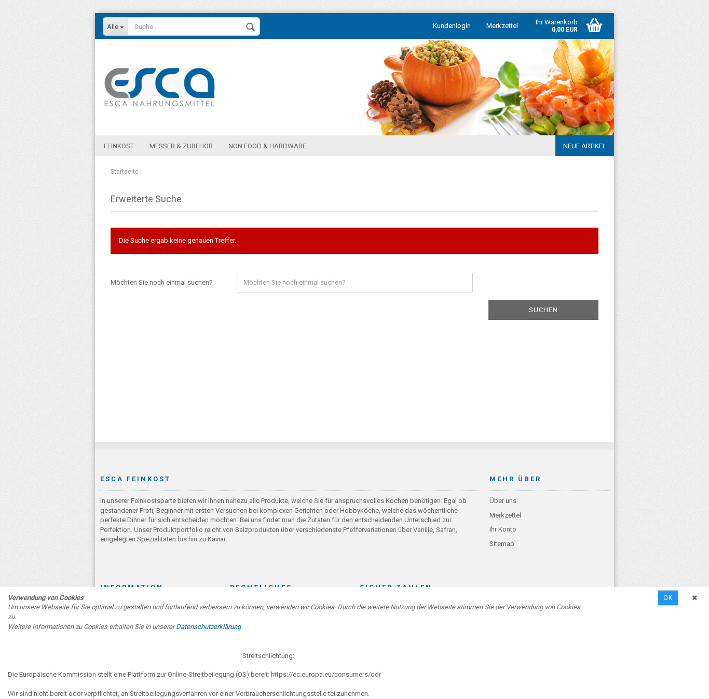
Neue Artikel (584, 146)
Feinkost (119, 146)
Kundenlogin (452, 26)
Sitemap (501, 544)
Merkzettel (502, 26)
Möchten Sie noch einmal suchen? (162, 282)
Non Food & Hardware (267, 146)
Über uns (502, 501)
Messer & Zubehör (181, 146)
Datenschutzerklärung (208, 627)
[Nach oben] (680, 683)
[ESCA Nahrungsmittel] (160, 87)
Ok (668, 598)
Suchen (543, 310)
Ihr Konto (502, 529)
